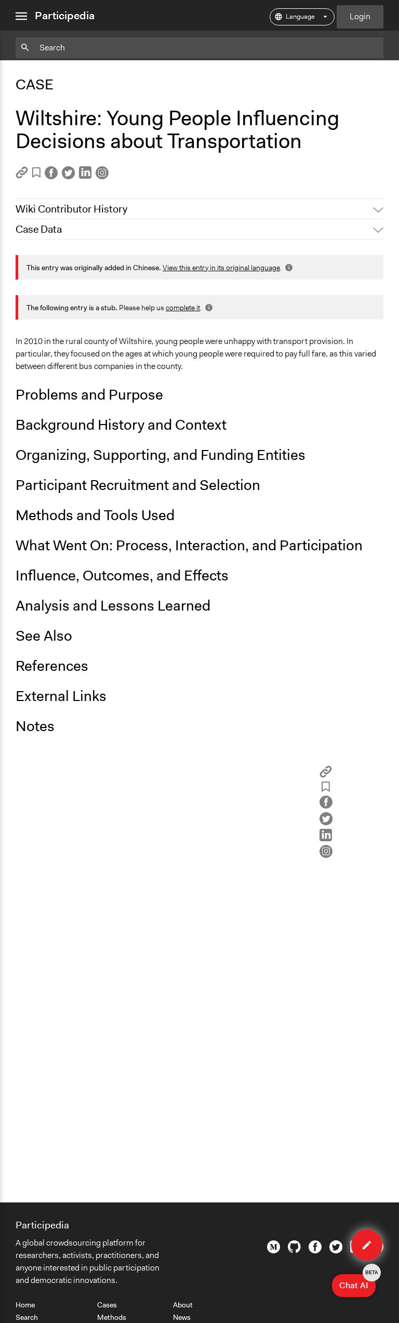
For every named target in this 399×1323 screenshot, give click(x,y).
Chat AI (357, 1282)
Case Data (39, 229)
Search (27, 1317)
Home (25, 1304)
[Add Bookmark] (36, 174)
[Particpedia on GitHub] (294, 1250)
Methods (111, 1317)
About (183, 1304)
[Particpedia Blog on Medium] (273, 1250)
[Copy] (22, 175)
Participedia (65, 15)
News (182, 1317)
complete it (183, 307)
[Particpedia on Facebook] (315, 1250)
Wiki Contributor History (71, 209)
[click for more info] (287, 267)
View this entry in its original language (221, 267)
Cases (107, 1304)
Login (360, 16)
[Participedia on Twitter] (335, 1250)
